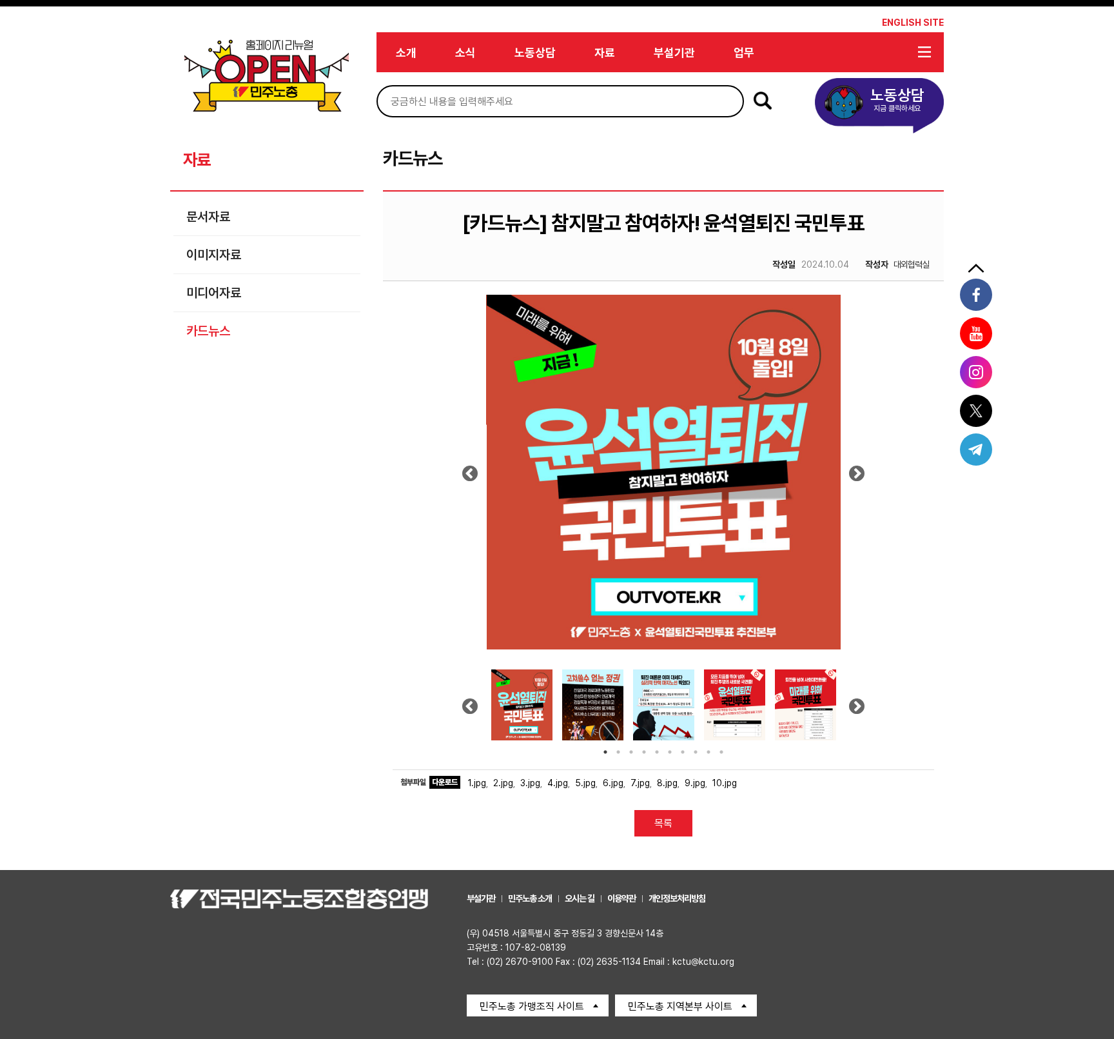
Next (857, 478)
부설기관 (674, 52)
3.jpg (530, 783)
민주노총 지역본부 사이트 (680, 1006)
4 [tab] (644, 752)
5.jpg (585, 783)
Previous (470, 478)
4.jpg (557, 783)
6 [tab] (669, 752)
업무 (744, 52)
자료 (604, 52)
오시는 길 (579, 898)
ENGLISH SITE (913, 22)
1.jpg (477, 783)
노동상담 (535, 52)
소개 (406, 52)
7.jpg (640, 783)
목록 (663, 823)
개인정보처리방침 (677, 898)
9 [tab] (708, 752)
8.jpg (667, 783)
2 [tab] (618, 752)
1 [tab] (605, 752)
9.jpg (695, 783)
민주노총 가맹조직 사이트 (532, 1006)
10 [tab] (721, 752)
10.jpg (724, 783)
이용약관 (621, 898)
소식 (465, 52)
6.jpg (613, 783)
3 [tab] (631, 752)
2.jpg (503, 783)
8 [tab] (695, 752)
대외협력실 (897, 264)
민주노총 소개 (530, 898)
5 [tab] (656, 752)
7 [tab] (682, 752)
